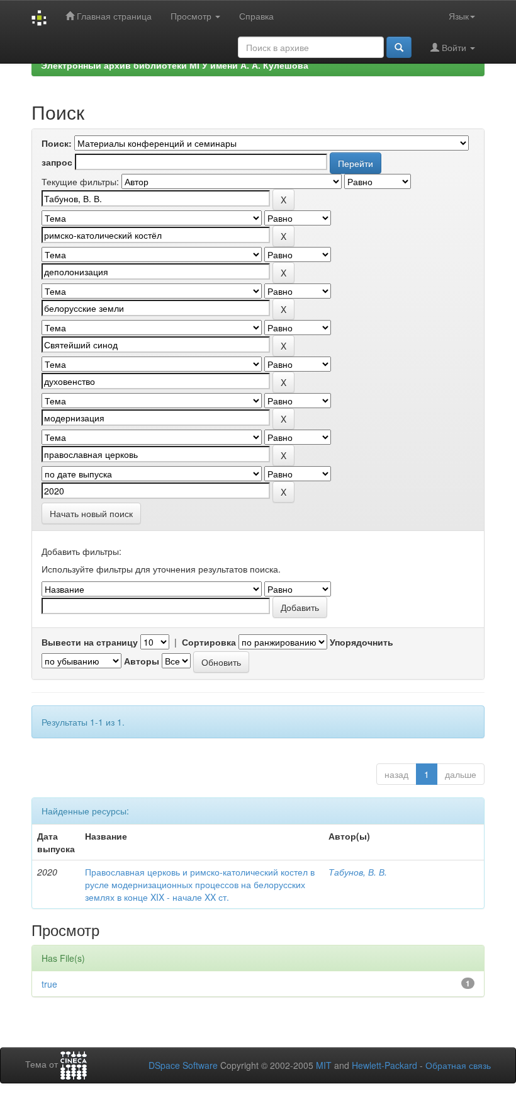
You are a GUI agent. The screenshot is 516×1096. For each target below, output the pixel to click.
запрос (57, 162)
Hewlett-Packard (384, 1065)
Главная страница (113, 15)
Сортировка (209, 642)
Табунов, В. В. (357, 871)
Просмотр (192, 15)
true (49, 984)
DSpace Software (183, 1065)
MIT (324, 1065)
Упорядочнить (361, 642)
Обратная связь (458, 1065)
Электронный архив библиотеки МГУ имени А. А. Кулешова (174, 65)
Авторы (141, 660)
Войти (454, 47)
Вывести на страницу (90, 642)
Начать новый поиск (91, 513)
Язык (459, 15)
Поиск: (57, 143)
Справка (256, 15)
